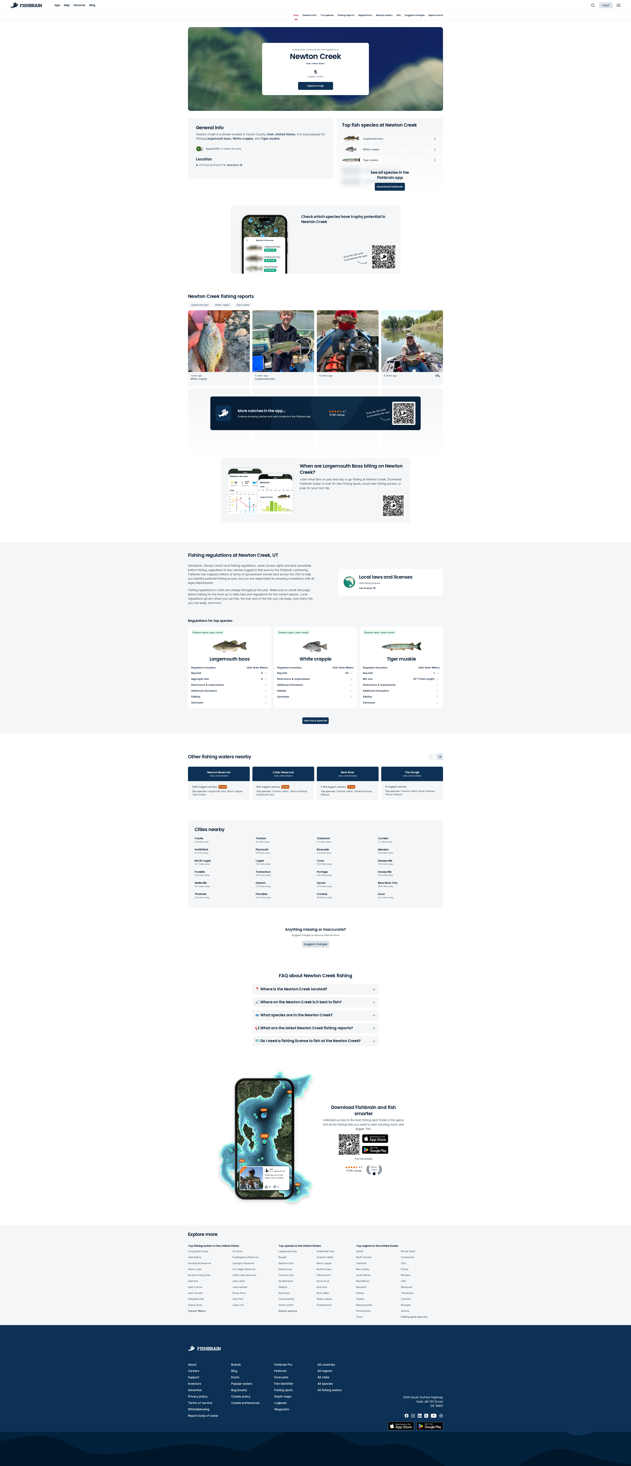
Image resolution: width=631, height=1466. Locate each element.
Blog (234, 1371)
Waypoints (281, 1409)
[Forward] (439, 757)
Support (193, 1377)
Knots (235, 1377)
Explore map (315, 86)
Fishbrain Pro (283, 1364)
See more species (315, 720)
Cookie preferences (245, 1403)
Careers (193, 1371)
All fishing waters (329, 1390)
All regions (324, 1371)
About (192, 1364)
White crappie (222, 305)
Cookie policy (240, 1396)
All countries (326, 1364)
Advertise (195, 1390)
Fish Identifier (283, 1383)
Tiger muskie (242, 305)
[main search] (593, 5)
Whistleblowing (198, 1409)
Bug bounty (239, 1390)
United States (318, 63)
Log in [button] (605, 5)
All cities (323, 1377)
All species (325, 1383)
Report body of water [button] (203, 1415)
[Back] (432, 757)
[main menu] (618, 5)
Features (280, 1371)
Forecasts (281, 1377)
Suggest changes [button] (315, 944)
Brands (236, 1364)
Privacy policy (198, 1396)
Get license (365, 588)
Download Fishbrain (390, 187)
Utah (308, 63)
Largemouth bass (200, 305)
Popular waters (241, 1383)
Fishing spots (283, 1390)
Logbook (280, 1403)
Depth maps (282, 1396)
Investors (194, 1383)
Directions (233, 165)
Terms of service (200, 1403)
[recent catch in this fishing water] (219, 348)
